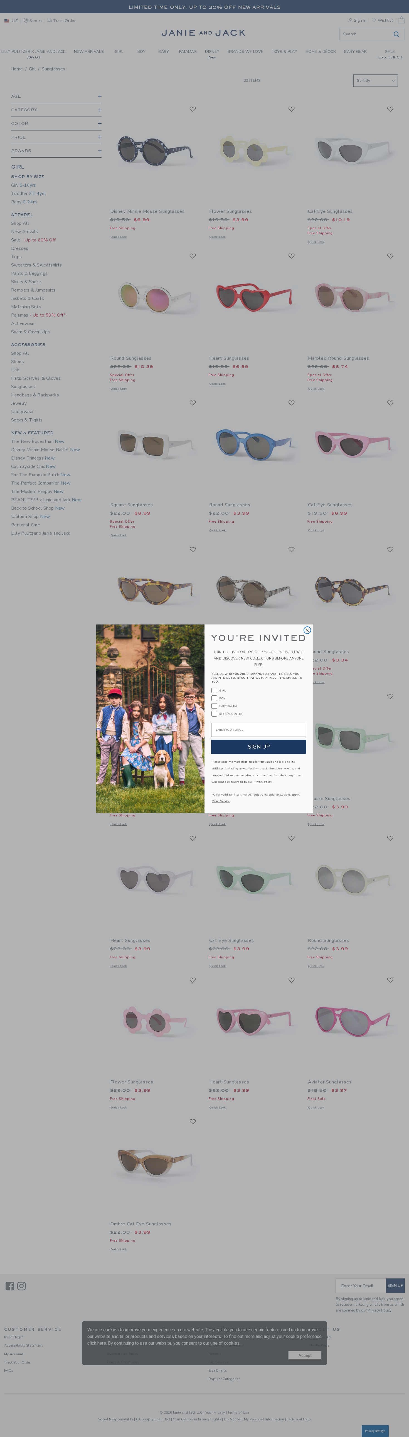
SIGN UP (259, 746)
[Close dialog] (307, 630)
